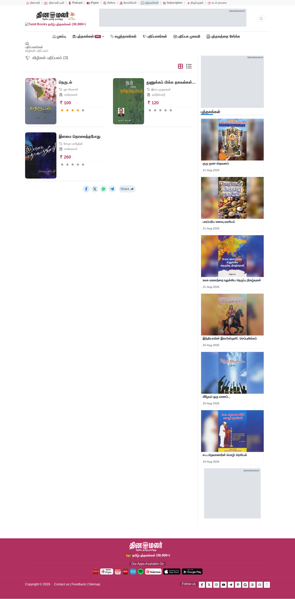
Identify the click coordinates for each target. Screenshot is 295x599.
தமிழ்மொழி (158, 94)
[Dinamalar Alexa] (133, 571)
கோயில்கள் (130, 2)
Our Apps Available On (147, 563)
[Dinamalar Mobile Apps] (267, 585)
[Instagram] (216, 585)
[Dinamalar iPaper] (106, 571)
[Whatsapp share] (103, 188)
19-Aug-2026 (211, 461)
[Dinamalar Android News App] (96, 571)
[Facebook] (202, 585)
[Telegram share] (112, 188)
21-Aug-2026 (211, 170)
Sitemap (94, 584)
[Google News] (245, 585)
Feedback (79, 584)
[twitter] (209, 585)
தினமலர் (34, 2)
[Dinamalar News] (232, 139)
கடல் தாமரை (219, 2)
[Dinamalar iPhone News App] (125, 571)
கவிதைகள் (70, 94)
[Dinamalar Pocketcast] (153, 571)
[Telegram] (231, 585)
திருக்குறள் (196, 2)
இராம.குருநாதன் (161, 89)
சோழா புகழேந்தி (72, 143)
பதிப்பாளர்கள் (34, 47)
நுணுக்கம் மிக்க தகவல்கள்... (171, 82)
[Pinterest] (238, 585)
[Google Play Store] (192, 571)
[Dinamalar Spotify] (140, 571)
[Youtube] (224, 585)
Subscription (174, 2)
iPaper (94, 2)
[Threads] (252, 585)
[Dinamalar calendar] (118, 571)
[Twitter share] (94, 188)
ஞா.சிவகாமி (70, 89)
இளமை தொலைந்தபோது (79, 136)
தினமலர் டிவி (56, 2)
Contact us (61, 584)
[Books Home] (27, 43)
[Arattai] (260, 585)
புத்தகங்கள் (151, 2)
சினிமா (110, 2)
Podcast (76, 2)
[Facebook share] (86, 188)
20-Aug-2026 (211, 345)
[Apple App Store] (171, 571)
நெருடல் (65, 82)
